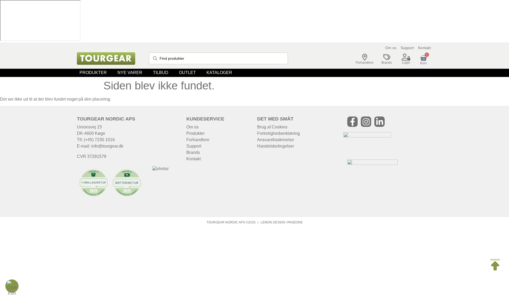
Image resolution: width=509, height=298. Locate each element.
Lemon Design (273, 222)
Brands (386, 62)
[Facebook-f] (352, 121)
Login (406, 62)
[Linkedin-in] (379, 121)
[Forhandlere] (364, 57)
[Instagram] (366, 121)
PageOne (295, 222)
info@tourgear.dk (107, 146)
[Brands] (386, 57)
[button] (93, 73)
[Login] (406, 57)
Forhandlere (365, 62)
